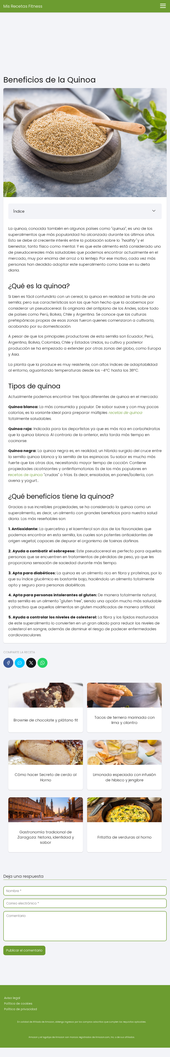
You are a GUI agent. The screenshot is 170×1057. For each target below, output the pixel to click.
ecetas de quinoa (26, 474)
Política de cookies (18, 1003)
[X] (31, 663)
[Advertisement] (85, 44)
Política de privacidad (20, 1009)
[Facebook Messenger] (20, 663)
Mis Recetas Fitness (22, 6)
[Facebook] (8, 663)
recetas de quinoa (125, 412)
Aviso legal (12, 998)
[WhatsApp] (42, 663)
